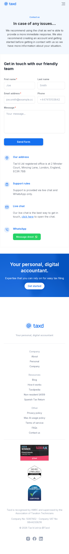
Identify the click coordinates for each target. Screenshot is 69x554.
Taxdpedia (34, 389)
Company (35, 366)
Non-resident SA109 (34, 394)
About (34, 356)
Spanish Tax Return (34, 399)
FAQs (34, 427)
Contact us (34, 432)
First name (10, 79)
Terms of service (34, 422)
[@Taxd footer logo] (34, 326)
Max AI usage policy (34, 417)
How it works (34, 384)
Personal (34, 361)
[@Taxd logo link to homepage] (10, 4)
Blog (34, 379)
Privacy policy (34, 413)
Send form (23, 141)
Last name (43, 79)
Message (10, 107)
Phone (41, 93)
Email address (12, 93)
